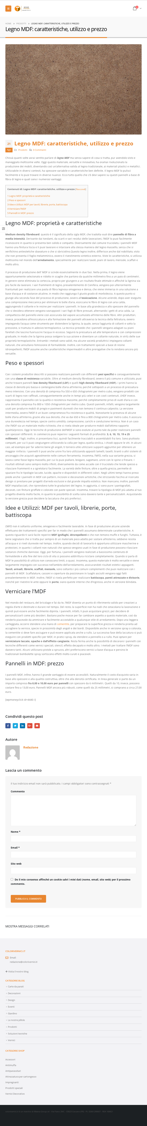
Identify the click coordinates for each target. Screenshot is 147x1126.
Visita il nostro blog (18, 971)
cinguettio (15, 725)
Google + (29, 725)
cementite (63, 624)
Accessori (10, 1059)
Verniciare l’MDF (16, 208)
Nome (15, 831)
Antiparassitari (13, 1070)
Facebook (8, 725)
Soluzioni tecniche (17, 1033)
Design (11, 1000)
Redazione (30, 747)
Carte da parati (16, 986)
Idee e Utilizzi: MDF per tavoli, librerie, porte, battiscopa (37, 204)
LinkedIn (22, 725)
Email (15, 847)
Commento (18, 791)
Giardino (12, 1013)
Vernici (11, 1040)
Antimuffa (10, 1065)
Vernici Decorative (15, 1093)
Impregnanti (12, 1082)
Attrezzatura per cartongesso (20, 1076)
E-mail (37, 725)
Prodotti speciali (14, 1088)
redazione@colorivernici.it (23, 961)
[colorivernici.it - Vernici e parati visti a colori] (22, 8)
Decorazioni (14, 993)
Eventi (11, 1006)
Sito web (16, 863)
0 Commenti (39, 149)
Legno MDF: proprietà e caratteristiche (28, 196)
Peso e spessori (16, 200)
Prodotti (22, 149)
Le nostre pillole (16, 1020)
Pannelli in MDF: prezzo (20, 213)
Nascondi (80, 189)
